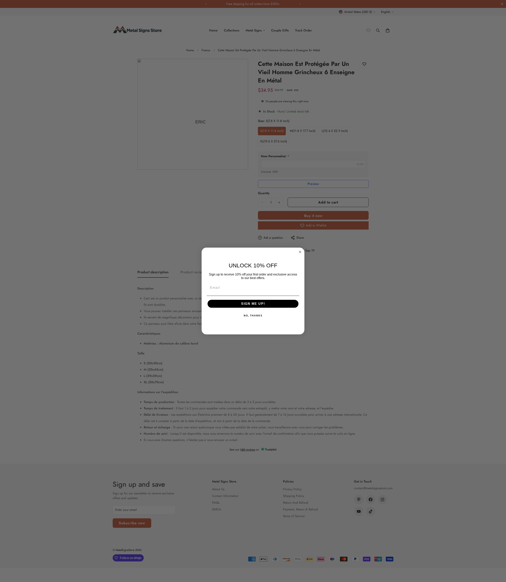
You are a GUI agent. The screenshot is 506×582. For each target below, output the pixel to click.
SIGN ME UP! (253, 303)
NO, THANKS (253, 315)
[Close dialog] (300, 252)
